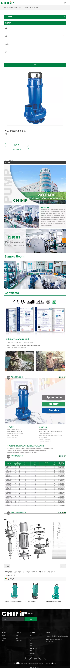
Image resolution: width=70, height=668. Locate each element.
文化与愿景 (5, 638)
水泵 (17, 636)
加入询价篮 (15, 149)
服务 (31, 645)
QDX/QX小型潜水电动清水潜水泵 (14, 601)
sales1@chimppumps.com (54, 639)
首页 (31, 636)
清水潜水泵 (18, 572)
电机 (17, 638)
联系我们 (32, 653)
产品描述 (7, 162)
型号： (7, 160)
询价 (15, 145)
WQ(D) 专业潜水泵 (38, 572)
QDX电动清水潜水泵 (31, 601)
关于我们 (32, 638)
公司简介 (4, 636)
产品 (31, 640)
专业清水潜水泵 (51, 572)
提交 (35, 65)
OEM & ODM (33, 648)
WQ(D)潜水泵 (8, 572)
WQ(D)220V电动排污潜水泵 (53, 601)
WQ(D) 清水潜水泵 (10, 575)
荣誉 (3, 640)
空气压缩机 (19, 640)
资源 (31, 643)
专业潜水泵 (27, 572)
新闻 (31, 650)
